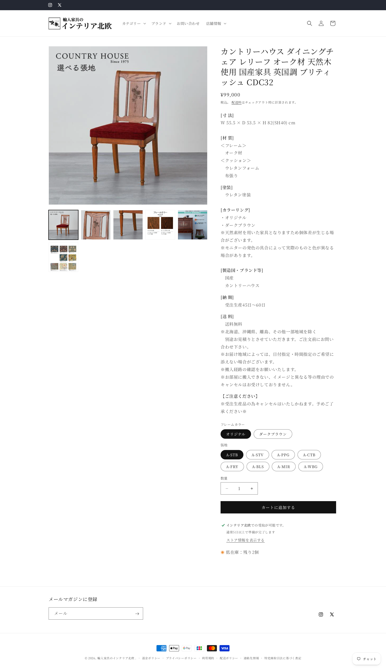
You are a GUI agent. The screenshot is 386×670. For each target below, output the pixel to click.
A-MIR (283, 466)
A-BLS (258, 466)
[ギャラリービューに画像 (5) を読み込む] (192, 225)
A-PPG (283, 454)
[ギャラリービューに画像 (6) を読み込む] (63, 257)
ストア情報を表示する (245, 540)
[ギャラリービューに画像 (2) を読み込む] (96, 225)
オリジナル (236, 434)
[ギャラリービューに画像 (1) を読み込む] (63, 225)
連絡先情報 (251, 658)
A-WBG (310, 466)
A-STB (232, 454)
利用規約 (208, 658)
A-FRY (232, 466)
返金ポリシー (151, 658)
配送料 (237, 102)
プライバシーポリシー (181, 658)
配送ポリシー (229, 658)
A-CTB (309, 454)
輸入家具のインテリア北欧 (115, 658)
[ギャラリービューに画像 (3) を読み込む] (128, 225)
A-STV (258, 454)
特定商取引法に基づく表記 (282, 658)
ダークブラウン (273, 434)
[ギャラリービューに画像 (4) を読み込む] (160, 225)
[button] (133, 23)
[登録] (137, 614)
